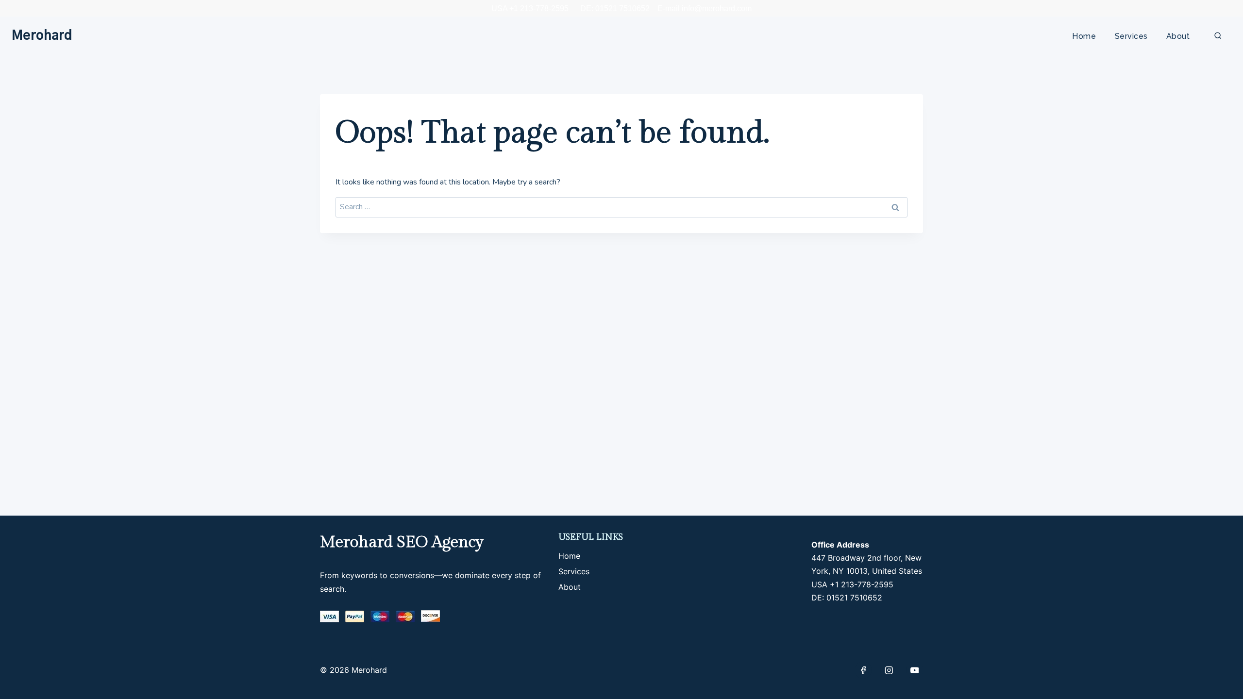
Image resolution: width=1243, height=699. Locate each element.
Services (1131, 36)
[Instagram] (888, 670)
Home (1084, 36)
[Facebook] (863, 670)
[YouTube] (914, 670)
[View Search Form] (1218, 36)
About (1178, 36)
